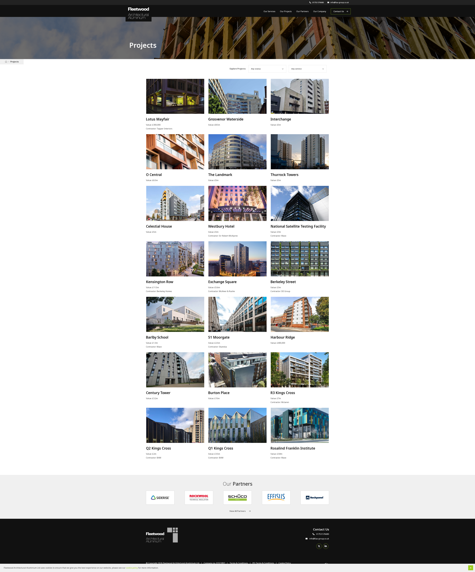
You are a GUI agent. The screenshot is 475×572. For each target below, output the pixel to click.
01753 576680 (318, 2)
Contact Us (338, 11)
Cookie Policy (285, 563)
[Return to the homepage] (138, 13)
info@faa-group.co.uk (339, 2)
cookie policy (132, 567)
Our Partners (302, 11)
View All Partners (237, 511)
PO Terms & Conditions (263, 563)
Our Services (269, 11)
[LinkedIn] (325, 546)
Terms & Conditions (239, 563)
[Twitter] (319, 546)
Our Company (319, 11)
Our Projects (286, 11)
